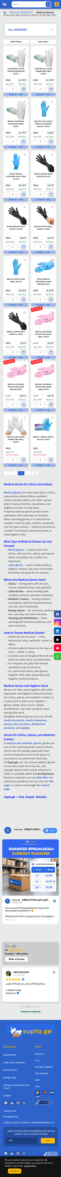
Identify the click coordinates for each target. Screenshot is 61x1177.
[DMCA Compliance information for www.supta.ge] (50, 1153)
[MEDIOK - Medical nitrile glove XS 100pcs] (43, 424)
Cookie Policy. (30, 1166)
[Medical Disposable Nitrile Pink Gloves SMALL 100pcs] (43, 319)
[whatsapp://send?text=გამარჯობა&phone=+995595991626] (24, 1103)
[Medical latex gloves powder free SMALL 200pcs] (15, 424)
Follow (52, 830)
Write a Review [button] (16, 959)
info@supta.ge (10, 1117)
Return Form (9, 1078)
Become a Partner (43, 1067)
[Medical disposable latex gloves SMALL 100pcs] (15, 108)
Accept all (15, 1171)
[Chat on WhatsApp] (57, 656)
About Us (39, 1054)
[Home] (30, 1032)
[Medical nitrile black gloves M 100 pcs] (43, 161)
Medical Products (21, 12)
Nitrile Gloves (16, 42)
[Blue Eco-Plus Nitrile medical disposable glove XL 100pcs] (43, 108)
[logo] (4, 4)
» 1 (35, 473)
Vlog (37, 1086)
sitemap (7, 1096)
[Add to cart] (23, 89)
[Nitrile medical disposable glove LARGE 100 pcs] (15, 161)
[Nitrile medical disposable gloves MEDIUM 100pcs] (43, 266)
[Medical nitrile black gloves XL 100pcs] (15, 319)
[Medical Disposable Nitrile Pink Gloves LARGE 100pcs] (43, 371)
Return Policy (10, 1070)
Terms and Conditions (14, 1062)
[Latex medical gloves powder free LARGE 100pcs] (43, 56)
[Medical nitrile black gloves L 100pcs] (43, 214)
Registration (9, 1055)
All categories (18, 29)
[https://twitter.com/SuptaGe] (57, 639)
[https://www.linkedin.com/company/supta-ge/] (57, 630)
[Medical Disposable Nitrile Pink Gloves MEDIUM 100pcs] (15, 371)
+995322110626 (9, 1111)
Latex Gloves (43, 42)
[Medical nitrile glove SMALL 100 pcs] (15, 266)
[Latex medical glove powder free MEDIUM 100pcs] (15, 56)
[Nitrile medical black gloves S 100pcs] (15, 214)
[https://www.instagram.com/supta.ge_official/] (57, 622)
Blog (37, 1080)
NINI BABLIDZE (21, 972)
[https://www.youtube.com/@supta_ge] (57, 647)
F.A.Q (37, 1060)
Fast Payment (41, 1073)
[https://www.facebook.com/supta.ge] (57, 613)
